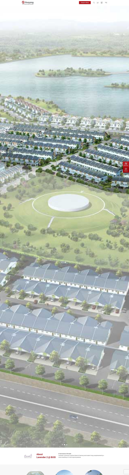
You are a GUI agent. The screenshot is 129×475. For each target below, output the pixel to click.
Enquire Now (85, 2)
